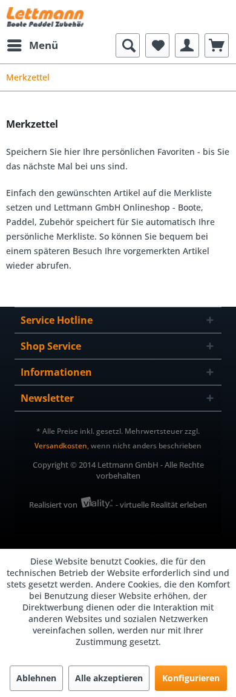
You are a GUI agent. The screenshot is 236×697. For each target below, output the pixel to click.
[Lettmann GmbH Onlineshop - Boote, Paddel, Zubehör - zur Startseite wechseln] (45, 16)
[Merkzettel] (157, 45)
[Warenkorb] (217, 45)
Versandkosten (60, 445)
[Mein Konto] (187, 45)
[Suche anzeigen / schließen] (128, 45)
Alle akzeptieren (109, 678)
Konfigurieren (191, 678)
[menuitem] (32, 45)
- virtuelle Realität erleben (161, 504)
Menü (43, 45)
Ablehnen (36, 678)
